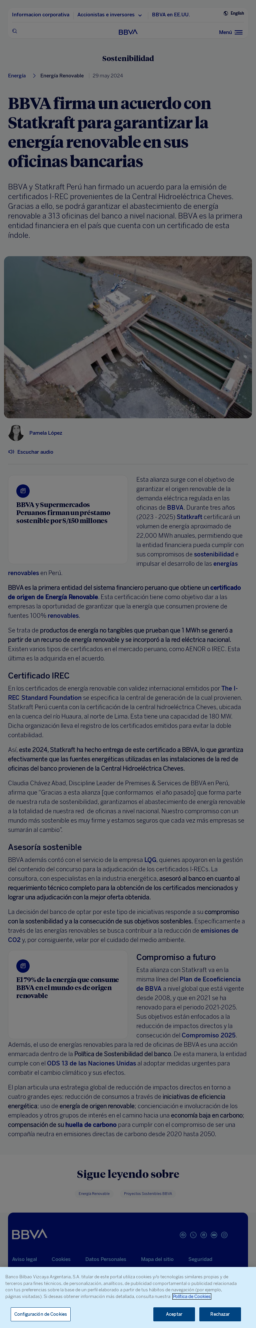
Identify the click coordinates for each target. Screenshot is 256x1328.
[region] (128, 1297)
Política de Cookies (192, 1296)
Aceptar (174, 1314)
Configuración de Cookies (40, 1314)
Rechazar (220, 1314)
